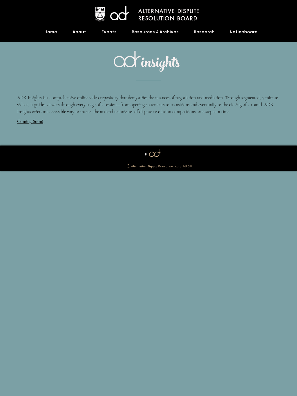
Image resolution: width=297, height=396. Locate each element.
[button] (155, 32)
